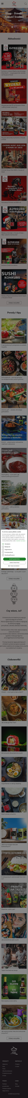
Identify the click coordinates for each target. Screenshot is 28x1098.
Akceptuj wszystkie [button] (14, 559)
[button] (14, 566)
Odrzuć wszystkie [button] (14, 562)
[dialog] (14, 549)
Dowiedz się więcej (20, 540)
